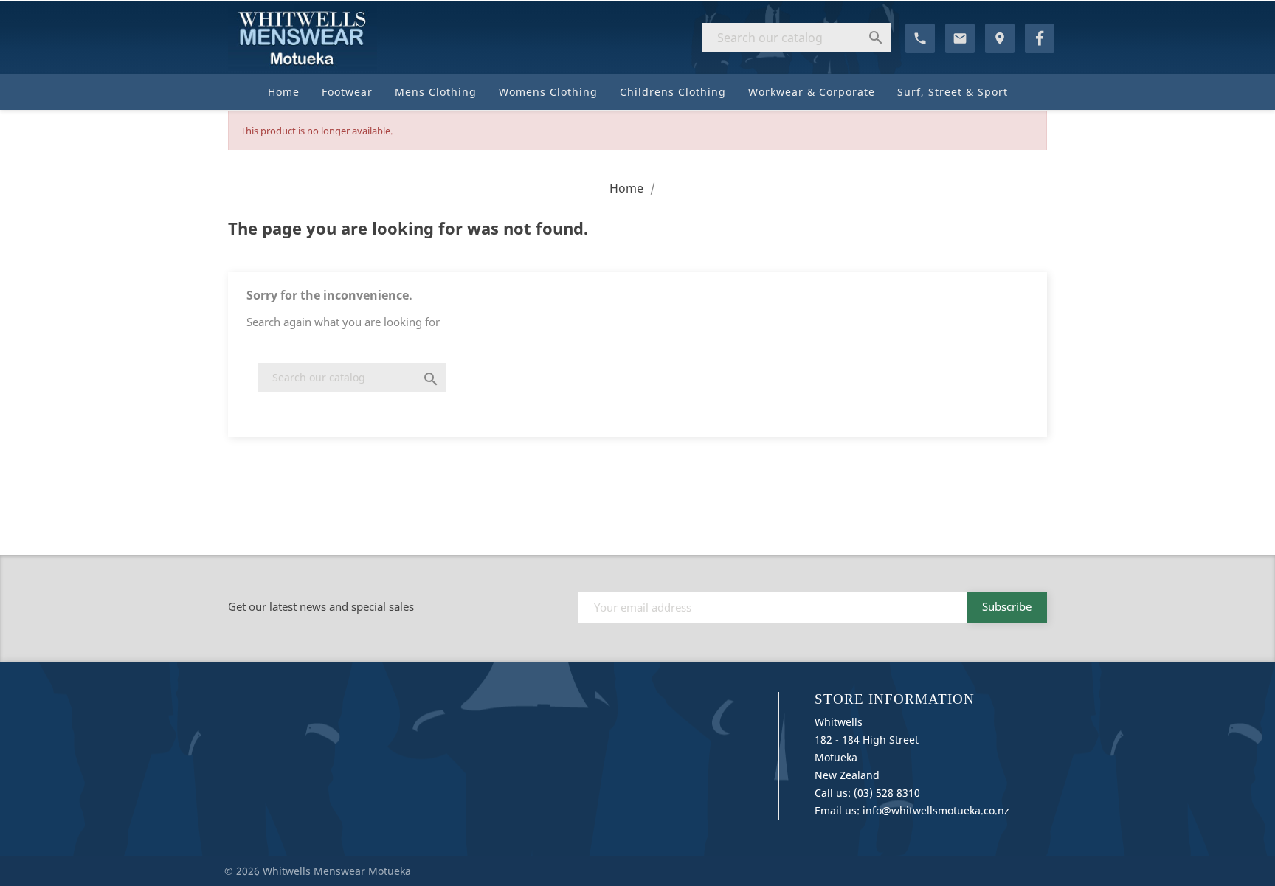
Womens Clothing (548, 92)
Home (284, 92)
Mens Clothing (436, 92)
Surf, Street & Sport (952, 92)
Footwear (347, 92)
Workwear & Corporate (811, 92)
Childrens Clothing (673, 92)
